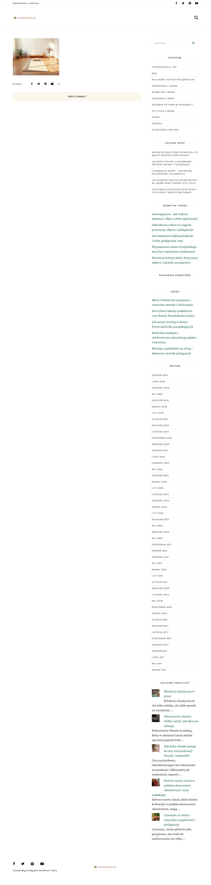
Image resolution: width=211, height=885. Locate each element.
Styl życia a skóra (163, 111)
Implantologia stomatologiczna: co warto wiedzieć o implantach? (175, 154)
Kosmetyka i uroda (163, 92)
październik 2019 (162, 607)
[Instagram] (189, 3)
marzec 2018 (159, 613)
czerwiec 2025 (160, 463)
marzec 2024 (159, 507)
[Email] (52, 83)
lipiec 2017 (158, 657)
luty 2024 (158, 513)
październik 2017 (162, 638)
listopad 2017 (160, 632)
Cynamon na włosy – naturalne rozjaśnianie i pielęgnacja (172, 172)
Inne (154, 73)
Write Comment (77, 96)
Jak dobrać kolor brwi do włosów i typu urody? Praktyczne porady (174, 191)
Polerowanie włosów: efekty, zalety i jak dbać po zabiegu (181, 721)
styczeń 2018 (159, 619)
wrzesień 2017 (160, 644)
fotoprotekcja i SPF (164, 67)
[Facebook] (176, 3)
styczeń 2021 (159, 582)
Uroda (156, 117)
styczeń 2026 (160, 419)
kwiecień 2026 (160, 400)
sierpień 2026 (160, 375)
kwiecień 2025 (160, 475)
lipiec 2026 (158, 381)
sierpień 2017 (159, 651)
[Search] (193, 43)
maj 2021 (157, 563)
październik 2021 (162, 544)
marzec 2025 (159, 482)
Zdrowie (157, 123)
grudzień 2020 (160, 588)
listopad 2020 (160, 594)
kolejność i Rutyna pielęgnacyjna (173, 79)
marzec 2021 (159, 569)
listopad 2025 (160, 431)
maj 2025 (157, 469)
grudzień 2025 (160, 425)
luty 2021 (157, 575)
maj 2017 (157, 663)
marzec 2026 (159, 406)
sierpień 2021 (159, 550)
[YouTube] (196, 3)
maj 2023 (157, 525)
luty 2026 (158, 413)
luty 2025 (158, 488)
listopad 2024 (160, 494)
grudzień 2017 (160, 626)
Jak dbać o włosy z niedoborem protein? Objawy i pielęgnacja (172, 163)
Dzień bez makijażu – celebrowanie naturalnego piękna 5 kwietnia (174, 337)
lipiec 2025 (158, 456)
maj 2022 (157, 538)
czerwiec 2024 (160, 500)
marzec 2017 (159, 670)
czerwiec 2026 (160, 387)
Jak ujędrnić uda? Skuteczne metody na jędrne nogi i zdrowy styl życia (174, 182)
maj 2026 (157, 394)
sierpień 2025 (160, 450)
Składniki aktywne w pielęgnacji (172, 104)
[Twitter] (183, 3)
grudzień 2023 (160, 519)
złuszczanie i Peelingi (165, 129)
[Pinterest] (45, 83)
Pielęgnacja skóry (163, 98)
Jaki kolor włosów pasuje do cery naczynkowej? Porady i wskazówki (180, 751)
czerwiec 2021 (160, 557)
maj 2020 (157, 601)
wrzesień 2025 (160, 444)
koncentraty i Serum (164, 86)
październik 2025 (162, 438)
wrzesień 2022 (160, 532)
